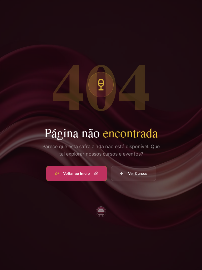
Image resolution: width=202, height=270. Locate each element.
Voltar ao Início (76, 173)
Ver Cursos (137, 173)
